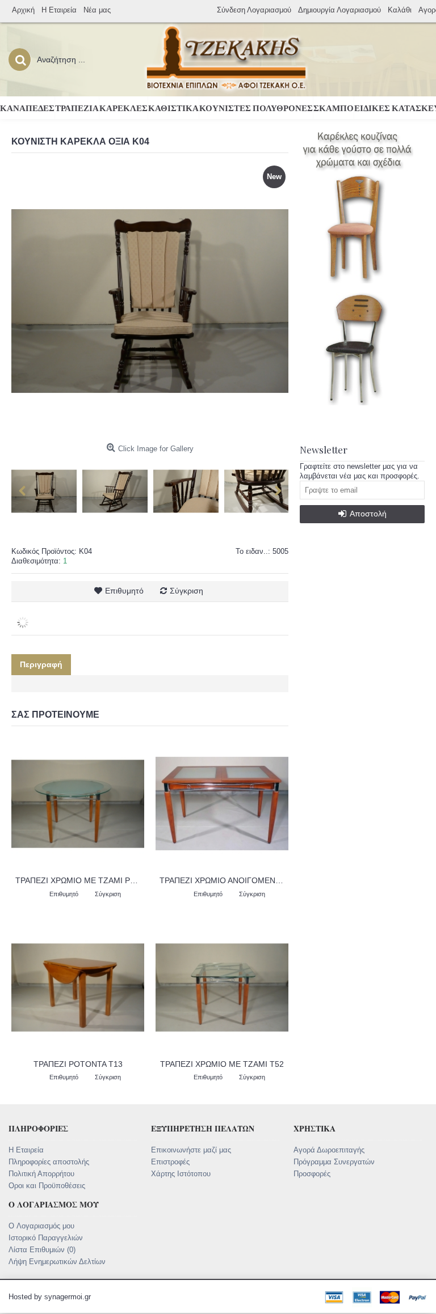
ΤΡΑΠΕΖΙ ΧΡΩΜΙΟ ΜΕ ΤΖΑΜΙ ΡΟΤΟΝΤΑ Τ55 (79, 880)
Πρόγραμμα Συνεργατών (334, 1162)
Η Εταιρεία (26, 1150)
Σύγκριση (186, 590)
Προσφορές (312, 1173)
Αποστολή (368, 513)
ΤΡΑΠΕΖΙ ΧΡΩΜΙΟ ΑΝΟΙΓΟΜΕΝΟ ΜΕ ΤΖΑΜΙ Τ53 (224, 880)
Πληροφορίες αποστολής (49, 1162)
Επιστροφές (170, 1162)
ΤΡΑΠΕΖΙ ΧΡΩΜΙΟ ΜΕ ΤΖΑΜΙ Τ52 (222, 1064)
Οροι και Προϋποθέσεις (47, 1185)
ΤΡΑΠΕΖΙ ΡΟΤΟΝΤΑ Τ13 (78, 1064)
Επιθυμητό (124, 590)
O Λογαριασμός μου (41, 1226)
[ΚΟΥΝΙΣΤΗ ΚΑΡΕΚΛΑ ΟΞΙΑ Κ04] (46, 488)
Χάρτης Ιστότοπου (181, 1173)
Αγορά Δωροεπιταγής (329, 1150)
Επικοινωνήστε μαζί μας (191, 1150)
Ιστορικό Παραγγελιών (46, 1238)
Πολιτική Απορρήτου (41, 1173)
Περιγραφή (41, 664)
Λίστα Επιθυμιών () (42, 1249)
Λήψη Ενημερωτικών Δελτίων (57, 1261)
